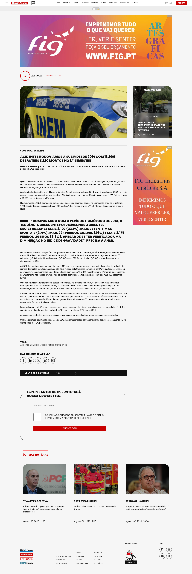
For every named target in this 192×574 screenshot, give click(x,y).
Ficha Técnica (61, 563)
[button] (135, 90)
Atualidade (29, 501)
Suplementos (124, 3)
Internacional (82, 563)
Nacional (75, 3)
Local (59, 3)
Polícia (51, 344)
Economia (94, 3)
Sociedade (26, 150)
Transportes (61, 344)
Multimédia (113, 3)
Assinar (181, 3)
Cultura (104, 3)
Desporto (85, 3)
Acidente (24, 344)
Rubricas (135, 3)
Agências (36, 75)
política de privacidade (77, 418)
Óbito (44, 344)
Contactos (61, 560)
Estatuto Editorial (63, 556)
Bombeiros (35, 344)
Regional (66, 3)
